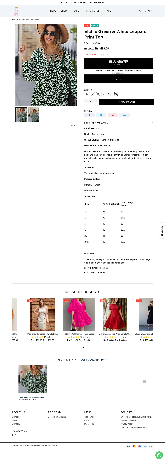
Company (16, 417)
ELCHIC (16, 11)
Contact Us (16, 424)
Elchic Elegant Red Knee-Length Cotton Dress (100, 334)
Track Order (89, 417)
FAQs (86, 420)
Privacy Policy (127, 424)
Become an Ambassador (58, 417)
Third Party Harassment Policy (134, 427)
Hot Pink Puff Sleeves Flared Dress (64, 334)
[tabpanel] (100, 322)
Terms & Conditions (129, 420)
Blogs (14, 420)
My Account (89, 424)
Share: (88, 111)
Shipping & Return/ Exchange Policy (136, 417)
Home (13, 19)
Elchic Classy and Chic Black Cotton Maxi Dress (137, 334)
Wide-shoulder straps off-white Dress (28, 334)
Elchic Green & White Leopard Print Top (31, 397)
